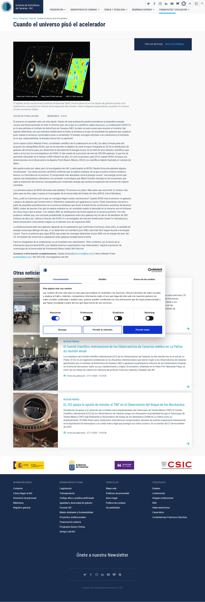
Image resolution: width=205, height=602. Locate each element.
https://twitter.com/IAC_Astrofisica (148, 4)
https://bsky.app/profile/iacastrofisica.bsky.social (178, 4)
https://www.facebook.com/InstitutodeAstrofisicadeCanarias (154, 4)
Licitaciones (158, 493)
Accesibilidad (113, 507)
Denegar (62, 330)
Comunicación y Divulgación (173, 9)
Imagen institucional (162, 498)
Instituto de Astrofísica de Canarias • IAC (27, 7)
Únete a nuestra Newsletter (102, 555)
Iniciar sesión (196, 4)
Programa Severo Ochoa (72, 527)
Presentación (56, 9)
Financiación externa (70, 522)
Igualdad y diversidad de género (76, 503)
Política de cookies (116, 503)
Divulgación (23, 18)
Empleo (156, 488)
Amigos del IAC (67, 531)
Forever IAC (66, 507)
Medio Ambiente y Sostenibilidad (76, 512)
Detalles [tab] (103, 279)
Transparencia (67, 493)
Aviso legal (111, 498)
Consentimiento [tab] (60, 279)
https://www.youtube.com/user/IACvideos (172, 4)
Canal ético (158, 512)
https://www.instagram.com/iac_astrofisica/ (160, 4)
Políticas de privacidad (117, 493)
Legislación (66, 488)
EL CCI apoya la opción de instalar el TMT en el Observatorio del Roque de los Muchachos (123, 405)
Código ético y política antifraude (77, 498)
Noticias (33, 18)
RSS (154, 503)
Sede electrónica (161, 507)
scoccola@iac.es (83, 253)
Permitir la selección (102, 330)
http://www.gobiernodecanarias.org (78, 465)
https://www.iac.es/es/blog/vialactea (184, 4)
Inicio (15, 18)
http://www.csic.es (176, 465)
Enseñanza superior (142, 9)
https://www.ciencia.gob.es (28, 465)
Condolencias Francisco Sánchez (169, 517)
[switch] (87, 318)
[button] (51, 71)
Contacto (18, 488)
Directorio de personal (24, 498)
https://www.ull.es (125, 465)
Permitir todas (142, 330)
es (190, 4)
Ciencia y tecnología (114, 9)
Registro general (21, 507)
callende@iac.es (22, 257)
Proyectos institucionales (73, 517)
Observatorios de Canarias (83, 9)
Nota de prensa (174, 44)
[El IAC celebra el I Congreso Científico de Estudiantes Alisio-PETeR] (188, 329)
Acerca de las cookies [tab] (144, 279)
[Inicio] (6, 7)
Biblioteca (18, 503)
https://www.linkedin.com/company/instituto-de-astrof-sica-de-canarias (166, 4)
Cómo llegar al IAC (22, 493)
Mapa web (111, 488)
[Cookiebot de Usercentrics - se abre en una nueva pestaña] (150, 270)
